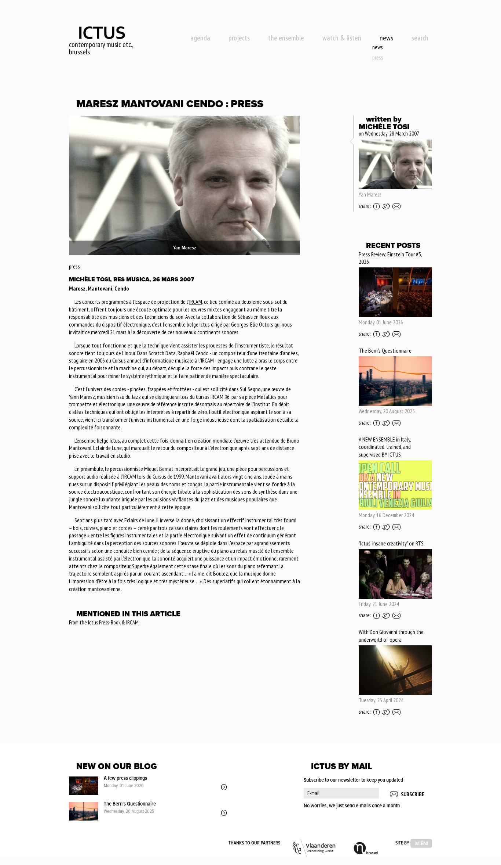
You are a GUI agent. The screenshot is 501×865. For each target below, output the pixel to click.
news (386, 38)
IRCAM (195, 301)
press (377, 57)
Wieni (421, 843)
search (420, 38)
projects (239, 38)
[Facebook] (376, 206)
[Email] (396, 206)
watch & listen (341, 38)
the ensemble (286, 38)
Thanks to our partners (254, 843)
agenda (200, 38)
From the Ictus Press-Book (95, 622)
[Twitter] (386, 206)
